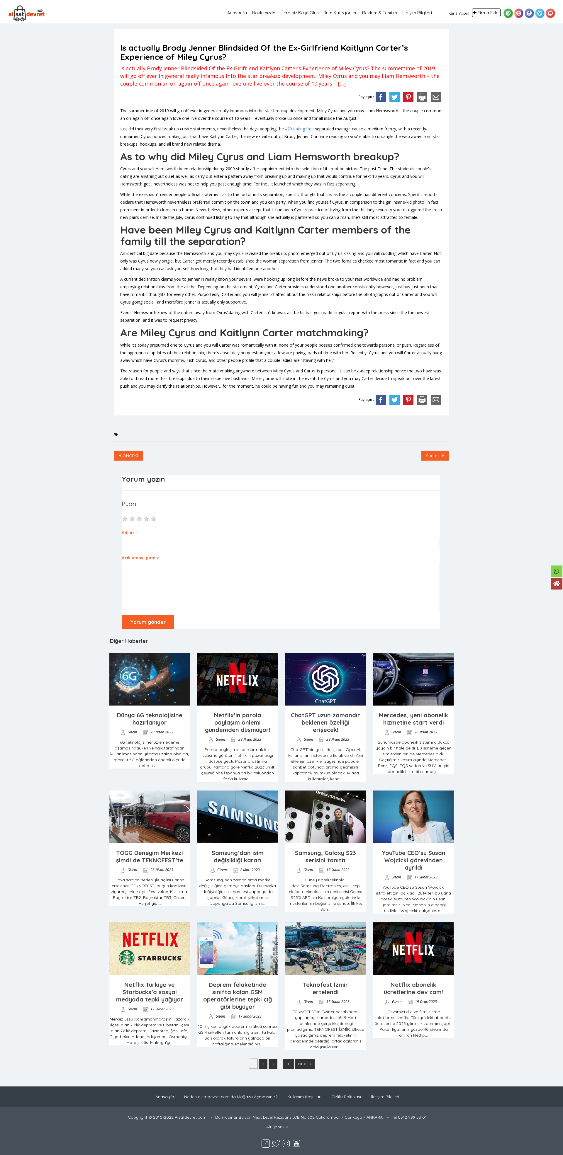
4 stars (146, 518)
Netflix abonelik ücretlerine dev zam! (413, 988)
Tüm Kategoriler (340, 13)
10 (288, 1064)
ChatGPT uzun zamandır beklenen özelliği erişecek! (325, 722)
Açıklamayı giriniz (140, 558)
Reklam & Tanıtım (379, 13)
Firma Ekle (488, 13)
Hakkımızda (263, 13)
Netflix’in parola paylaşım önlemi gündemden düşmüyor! (237, 722)
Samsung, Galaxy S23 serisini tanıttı (325, 856)
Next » (304, 1064)
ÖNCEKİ (129, 455)
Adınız (128, 532)
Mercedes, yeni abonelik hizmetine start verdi (413, 718)
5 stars (153, 518)
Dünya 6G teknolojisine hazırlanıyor (149, 718)
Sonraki (434, 455)
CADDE (290, 1127)
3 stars (139, 518)
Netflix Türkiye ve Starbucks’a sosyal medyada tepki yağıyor (149, 992)
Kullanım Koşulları (304, 1096)
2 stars (132, 518)
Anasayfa (237, 13)
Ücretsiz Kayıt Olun (300, 13)
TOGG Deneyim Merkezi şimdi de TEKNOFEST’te (149, 856)
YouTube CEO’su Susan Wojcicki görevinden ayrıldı (413, 860)
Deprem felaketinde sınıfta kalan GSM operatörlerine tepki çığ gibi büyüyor (237, 995)
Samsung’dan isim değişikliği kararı (238, 856)
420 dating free (299, 129)
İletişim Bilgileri (417, 13)
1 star (125, 518)
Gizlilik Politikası (346, 1096)
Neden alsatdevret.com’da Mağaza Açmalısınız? (230, 1096)
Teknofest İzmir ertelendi (325, 988)
